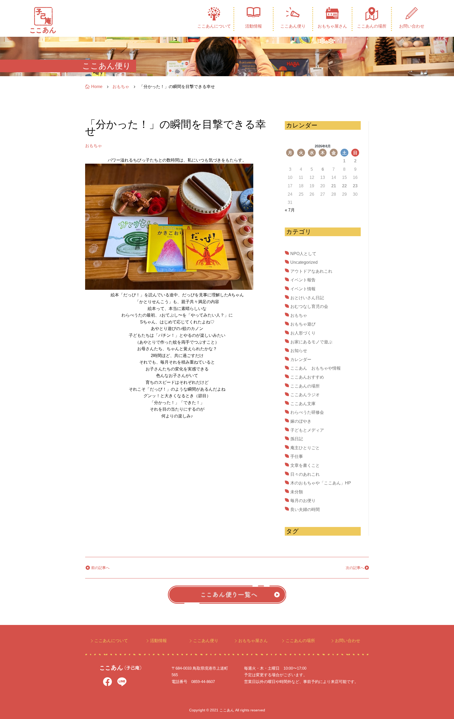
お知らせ (298, 350)
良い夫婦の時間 (305, 509)
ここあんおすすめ (307, 377)
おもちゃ (93, 145)
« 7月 (290, 210)
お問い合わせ (411, 26)
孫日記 (296, 439)
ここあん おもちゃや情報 (315, 368)
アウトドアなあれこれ (311, 271)
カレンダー (300, 359)
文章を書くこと (305, 465)
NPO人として (303, 253)
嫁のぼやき (300, 421)
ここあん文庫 (303, 403)
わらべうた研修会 (307, 412)
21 (333, 186)
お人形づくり (303, 333)
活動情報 (253, 26)
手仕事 (296, 456)
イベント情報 (303, 289)
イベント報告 (303, 280)
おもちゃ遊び (303, 324)
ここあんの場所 (371, 26)
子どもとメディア (307, 430)
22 (344, 186)
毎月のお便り (303, 500)
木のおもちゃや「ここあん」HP (320, 483)
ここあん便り (293, 26)
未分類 (296, 492)
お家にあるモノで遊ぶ (311, 342)
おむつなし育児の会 (309, 306)
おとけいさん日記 (307, 298)
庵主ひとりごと (305, 448)
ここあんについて (214, 26)
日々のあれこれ (305, 474)
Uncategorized (304, 262)
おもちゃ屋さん (332, 26)
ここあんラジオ (305, 394)
